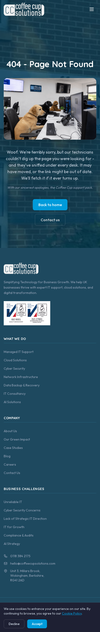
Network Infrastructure (21, 377)
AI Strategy (12, 544)
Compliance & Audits (18, 535)
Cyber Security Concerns (22, 510)
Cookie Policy (72, 613)
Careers (10, 464)
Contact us (50, 219)
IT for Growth (14, 527)
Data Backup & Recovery (22, 385)
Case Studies (13, 448)
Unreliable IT (13, 502)
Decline (14, 624)
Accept (37, 624)
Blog (7, 456)
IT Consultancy (15, 394)
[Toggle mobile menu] (91, 9)
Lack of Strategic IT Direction (25, 519)
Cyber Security (14, 368)
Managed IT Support (18, 352)
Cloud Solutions (15, 360)
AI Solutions (12, 402)
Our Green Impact (17, 439)
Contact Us (12, 473)
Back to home (50, 204)
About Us (10, 431)
